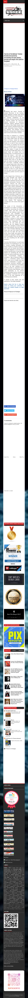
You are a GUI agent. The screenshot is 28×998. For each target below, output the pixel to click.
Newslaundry (16, 942)
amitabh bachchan (8, 871)
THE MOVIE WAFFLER (10, 710)
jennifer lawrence (18, 883)
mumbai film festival (17, 873)
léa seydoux (19, 896)
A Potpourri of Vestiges (10, 748)
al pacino (11, 883)
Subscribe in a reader (8, 490)
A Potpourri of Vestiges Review (11, 88)
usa (14, 867)
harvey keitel (12, 894)
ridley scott (16, 877)
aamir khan (6, 873)
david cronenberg (16, 903)
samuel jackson (7, 903)
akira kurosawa (18, 875)
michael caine (16, 885)
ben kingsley (12, 891)
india (6, 868)
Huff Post (10, 941)
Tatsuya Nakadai (12, 898)
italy (21, 870)
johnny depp (19, 894)
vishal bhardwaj (12, 881)
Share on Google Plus (11, 414)
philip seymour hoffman (16, 907)
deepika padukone (15, 874)
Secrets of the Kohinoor (8, 66)
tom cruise (10, 879)
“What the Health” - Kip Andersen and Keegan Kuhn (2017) (16, 731)
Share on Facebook (11, 406)
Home (14, 457)
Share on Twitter (10, 410)
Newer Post (6, 457)
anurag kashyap (7, 870)
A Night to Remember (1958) (16, 740)
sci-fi (10, 875)
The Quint (21, 942)
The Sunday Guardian (9, 939)
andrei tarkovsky (16, 895)
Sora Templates (16, 996)
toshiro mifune (20, 886)
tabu (22, 882)
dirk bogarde (12, 896)
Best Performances (14, 890)
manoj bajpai (7, 877)
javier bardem (16, 899)
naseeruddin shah (7, 882)
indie (20, 867)
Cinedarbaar (17, 879)
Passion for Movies (9, 720)
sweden (5, 898)
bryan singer (20, 898)
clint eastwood (20, 891)
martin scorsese (7, 885)
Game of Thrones (18, 871)
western (20, 881)
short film (15, 870)
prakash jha (16, 878)
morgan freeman (12, 902)
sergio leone (16, 882)
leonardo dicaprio (15, 889)
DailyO (12, 942)
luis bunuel (11, 906)
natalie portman (18, 906)
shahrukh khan (7, 869)
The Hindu (21, 938)
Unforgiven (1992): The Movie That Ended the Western (15, 722)
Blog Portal (6, 857)
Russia (5, 883)
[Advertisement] (14, 38)
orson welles (20, 902)
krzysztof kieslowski (14, 900)
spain (10, 878)
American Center (7, 895)
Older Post (22, 457)
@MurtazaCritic (7, 963)
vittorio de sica (18, 908)
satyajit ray (12, 886)
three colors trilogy (11, 908)
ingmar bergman (7, 899)
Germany (6, 874)
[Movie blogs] (11, 541)
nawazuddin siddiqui (17, 869)
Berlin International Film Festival (11, 887)
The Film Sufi (8, 729)
